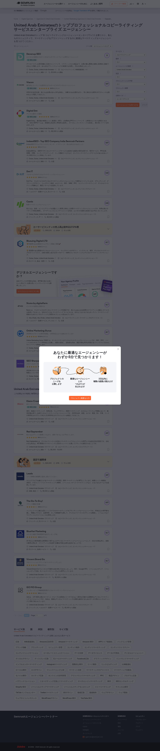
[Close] (118, 349)
